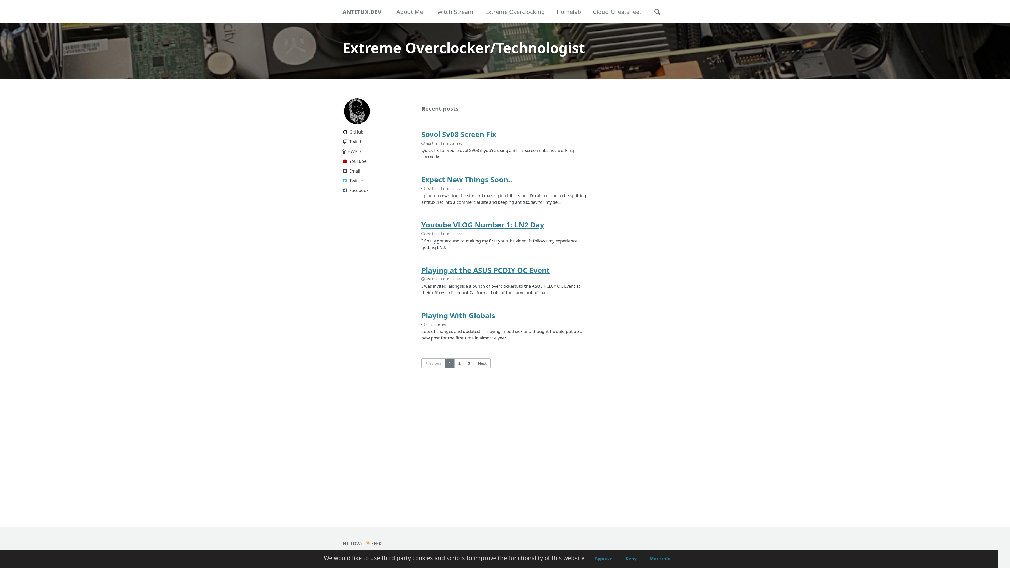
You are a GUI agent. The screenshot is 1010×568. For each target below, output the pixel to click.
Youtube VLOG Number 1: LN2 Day (482, 225)
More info (660, 558)
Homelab (569, 12)
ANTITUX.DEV (361, 12)
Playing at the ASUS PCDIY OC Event (485, 270)
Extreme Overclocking (515, 12)
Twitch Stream (454, 12)
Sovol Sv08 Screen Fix (458, 134)
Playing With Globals (458, 315)
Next (482, 363)
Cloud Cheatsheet (617, 12)
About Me (409, 12)
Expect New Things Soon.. (466, 179)
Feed (376, 543)
